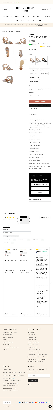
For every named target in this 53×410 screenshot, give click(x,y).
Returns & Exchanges (34, 342)
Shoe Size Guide (32, 337)
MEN (22, 16)
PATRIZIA (34, 49)
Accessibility (6, 344)
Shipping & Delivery (33, 347)
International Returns (34, 352)
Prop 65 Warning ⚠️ (35, 199)
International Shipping (34, 349)
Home (3, 31)
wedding (6, 236)
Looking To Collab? (8, 337)
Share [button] (7, 313)
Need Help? (31, 332)
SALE (12, 20)
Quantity (32, 92)
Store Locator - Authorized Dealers (38, 357)
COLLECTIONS (36, 16)
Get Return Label (33, 344)
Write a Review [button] (45, 217)
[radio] (32, 60)
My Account (31, 334)
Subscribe (33, 380)
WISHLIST (39, 20)
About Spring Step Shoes (10, 332)
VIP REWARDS (30, 20)
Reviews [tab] (5, 226)
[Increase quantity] (38, 95)
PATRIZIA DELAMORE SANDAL (13, 31)
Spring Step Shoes (10, 406)
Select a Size (32, 67)
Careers (5, 339)
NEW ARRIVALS (7, 16)
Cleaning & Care (32, 339)
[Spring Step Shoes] (25, 9)
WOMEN (16, 16)
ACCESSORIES (46, 16)
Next (51, 282)
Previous (2, 282)
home (16, 236)
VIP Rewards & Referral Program (37, 354)
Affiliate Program (7, 334)
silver (11, 236)
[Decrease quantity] (30, 95)
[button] (12, 314)
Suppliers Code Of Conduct (10, 347)
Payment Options (8, 342)
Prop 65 (5, 349)
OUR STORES (20, 20)
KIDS (28, 16)
